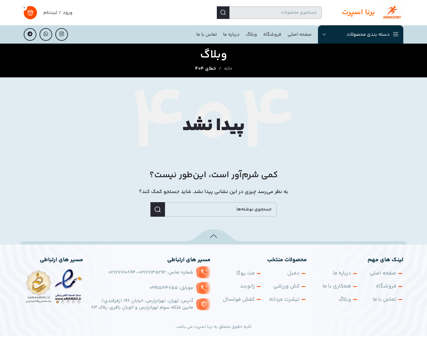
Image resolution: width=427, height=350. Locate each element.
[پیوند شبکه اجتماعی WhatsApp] (46, 34)
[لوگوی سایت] (392, 12)
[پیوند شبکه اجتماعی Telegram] (30, 34)
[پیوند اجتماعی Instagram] (61, 34)
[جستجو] (223, 12)
